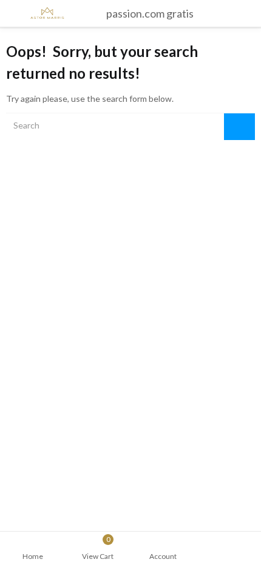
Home (32, 556)
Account (163, 556)
